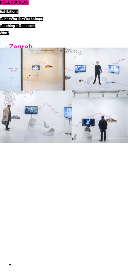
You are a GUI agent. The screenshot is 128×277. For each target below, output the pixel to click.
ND (10, 264)
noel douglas (14, 2)
